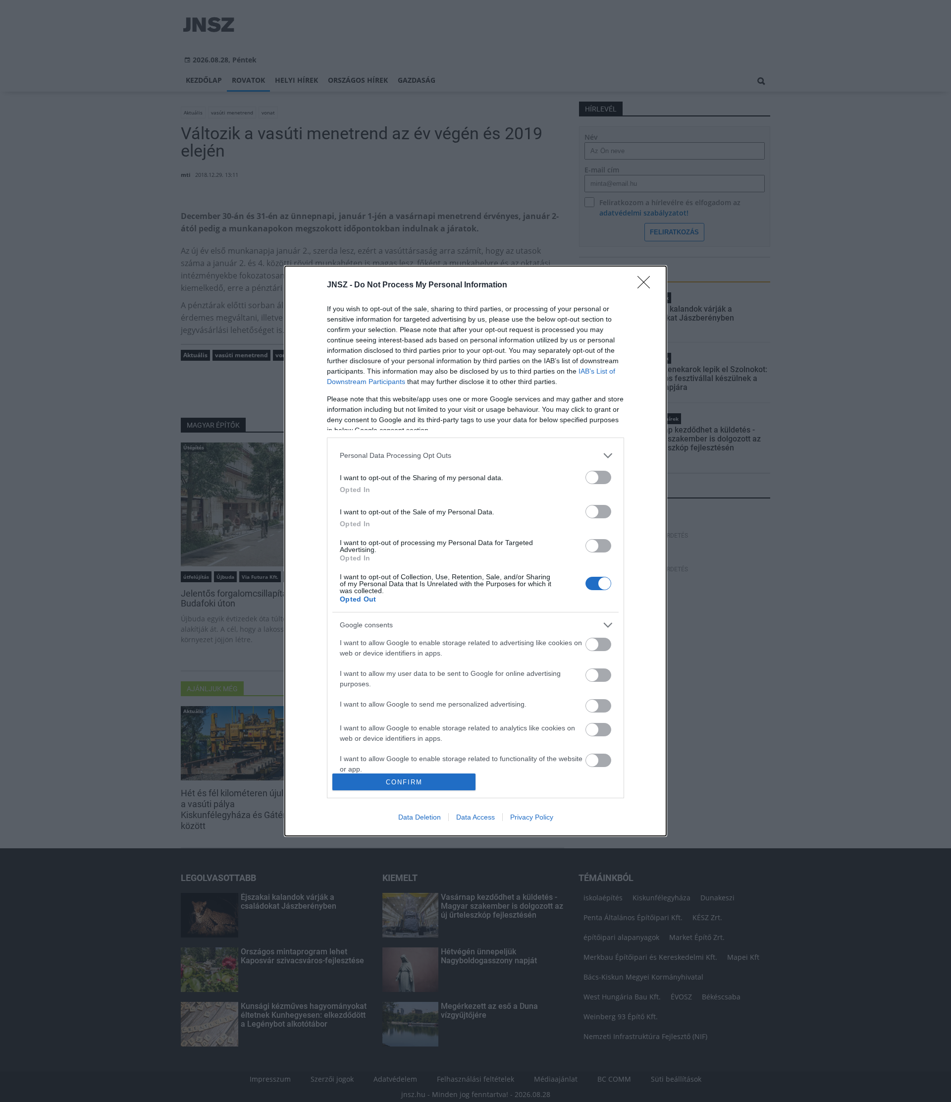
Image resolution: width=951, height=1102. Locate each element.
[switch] (598, 477)
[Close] (646, 285)
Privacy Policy (531, 817)
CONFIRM (404, 782)
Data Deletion (419, 817)
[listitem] (475, 455)
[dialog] (475, 551)
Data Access (475, 817)
